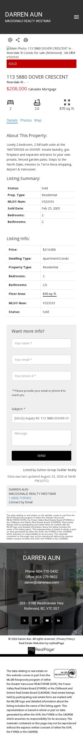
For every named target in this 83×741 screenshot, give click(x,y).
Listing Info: (18, 238)
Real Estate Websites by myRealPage (41, 643)
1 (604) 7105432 (20, 498)
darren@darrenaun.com (41, 582)
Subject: (17, 409)
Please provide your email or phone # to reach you (39, 393)
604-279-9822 (46, 577)
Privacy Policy (65, 639)
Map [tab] (38, 120)
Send (41, 456)
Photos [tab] (26, 120)
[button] (25, 620)
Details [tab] (12, 120)
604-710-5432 (47, 571)
